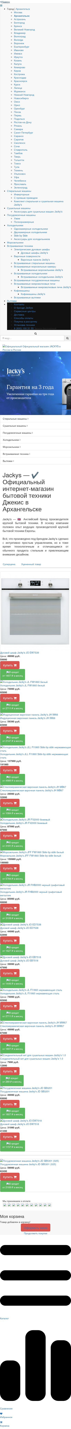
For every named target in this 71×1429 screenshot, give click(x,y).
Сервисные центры (25, 311)
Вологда (18, 39)
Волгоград (20, 36)
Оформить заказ (35, 1227)
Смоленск (19, 142)
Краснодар (20, 77)
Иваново (19, 50)
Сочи (17, 146)
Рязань (18, 125)
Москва (18, 12)
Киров (17, 70)
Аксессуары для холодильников (32, 239)
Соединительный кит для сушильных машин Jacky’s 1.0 (31, 1058)
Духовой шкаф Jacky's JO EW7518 (19, 1124)
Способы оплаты (23, 318)
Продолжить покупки (35, 1233)
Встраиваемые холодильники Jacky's (42, 276)
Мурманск (19, 91)
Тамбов (18, 153)
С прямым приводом (26, 197)
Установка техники (24, 325)
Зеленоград (20, 187)
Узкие (17, 218)
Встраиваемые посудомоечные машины (37, 280)
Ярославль (20, 184)
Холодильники (15, 225)
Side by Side (21, 235)
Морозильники (15, 242)
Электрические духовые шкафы (32, 249)
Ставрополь (20, 149)
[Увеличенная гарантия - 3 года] (35, 383)
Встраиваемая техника (20, 245)
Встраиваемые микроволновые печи (34, 283)
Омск (17, 101)
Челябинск (20, 180)
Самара (18, 129)
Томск (17, 163)
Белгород (19, 22)
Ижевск (18, 53)
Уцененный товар (31, 564)
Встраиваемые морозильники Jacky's (42, 270)
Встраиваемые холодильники (30, 273)
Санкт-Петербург (23, 132)
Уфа (16, 177)
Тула (16, 166)
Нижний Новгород (24, 94)
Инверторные (21, 194)
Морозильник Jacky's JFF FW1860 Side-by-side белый (30, 855)
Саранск (18, 136)
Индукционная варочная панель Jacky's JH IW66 (27, 718)
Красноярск (20, 81)
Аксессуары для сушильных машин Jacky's (38, 211)
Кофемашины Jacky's (33, 294)
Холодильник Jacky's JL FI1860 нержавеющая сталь (29, 993)
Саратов (18, 139)
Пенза (17, 112)
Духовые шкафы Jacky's (34, 252)
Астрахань (20, 19)
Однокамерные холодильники (31, 228)
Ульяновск (20, 173)
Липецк (18, 87)
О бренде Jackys (23, 307)
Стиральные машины (19, 191)
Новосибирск (21, 98)
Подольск (19, 118)
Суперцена (9, 564)
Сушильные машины (19, 208)
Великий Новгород (24, 29)
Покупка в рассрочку (25, 321)
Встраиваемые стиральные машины (34, 263)
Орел (17, 105)
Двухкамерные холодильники (30, 232)
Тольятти (19, 160)
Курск (17, 84)
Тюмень (18, 170)
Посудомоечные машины (21, 215)
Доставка (19, 314)
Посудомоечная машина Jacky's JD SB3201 (25, 1091)
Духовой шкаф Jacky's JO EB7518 (19, 960)
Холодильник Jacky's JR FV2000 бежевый (23, 823)
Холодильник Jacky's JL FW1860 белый (22, 685)
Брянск (18, 26)
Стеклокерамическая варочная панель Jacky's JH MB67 (31, 790)
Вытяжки (12, 300)
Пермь (17, 115)
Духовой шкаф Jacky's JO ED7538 (19, 928)
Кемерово (19, 67)
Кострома (19, 74)
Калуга (18, 63)
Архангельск (23, 8)
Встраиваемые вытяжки (27, 297)
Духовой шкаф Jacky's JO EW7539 (19, 652)
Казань (18, 60)
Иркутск (18, 57)
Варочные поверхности (27, 256)
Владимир (20, 33)
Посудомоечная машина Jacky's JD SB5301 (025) (28, 1164)
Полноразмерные (24, 221)
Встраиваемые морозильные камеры (35, 266)
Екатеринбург (21, 46)
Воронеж (19, 43)
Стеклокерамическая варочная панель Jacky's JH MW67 (32, 1026)
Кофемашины (22, 290)
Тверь (17, 156)
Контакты (19, 304)
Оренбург (19, 108)
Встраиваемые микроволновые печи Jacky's (46, 287)
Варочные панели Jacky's (35, 259)
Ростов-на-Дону (23, 122)
